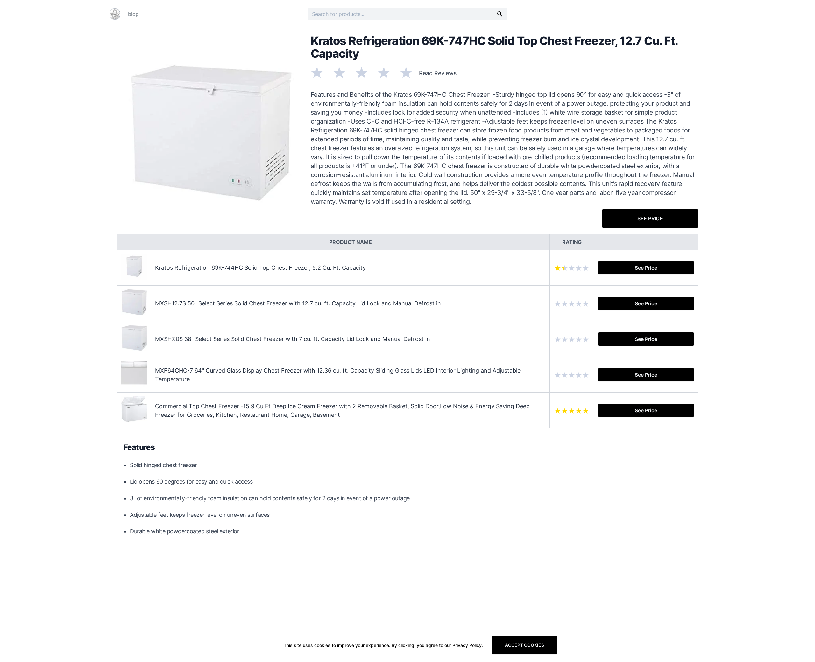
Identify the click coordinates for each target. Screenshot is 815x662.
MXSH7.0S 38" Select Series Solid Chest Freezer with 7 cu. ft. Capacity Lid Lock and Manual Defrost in (292, 339)
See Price (650, 218)
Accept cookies (524, 645)
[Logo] (115, 14)
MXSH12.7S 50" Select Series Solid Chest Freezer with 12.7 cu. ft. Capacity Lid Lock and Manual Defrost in (298, 303)
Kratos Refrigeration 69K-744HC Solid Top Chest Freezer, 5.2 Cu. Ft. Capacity (260, 267)
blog (133, 14)
